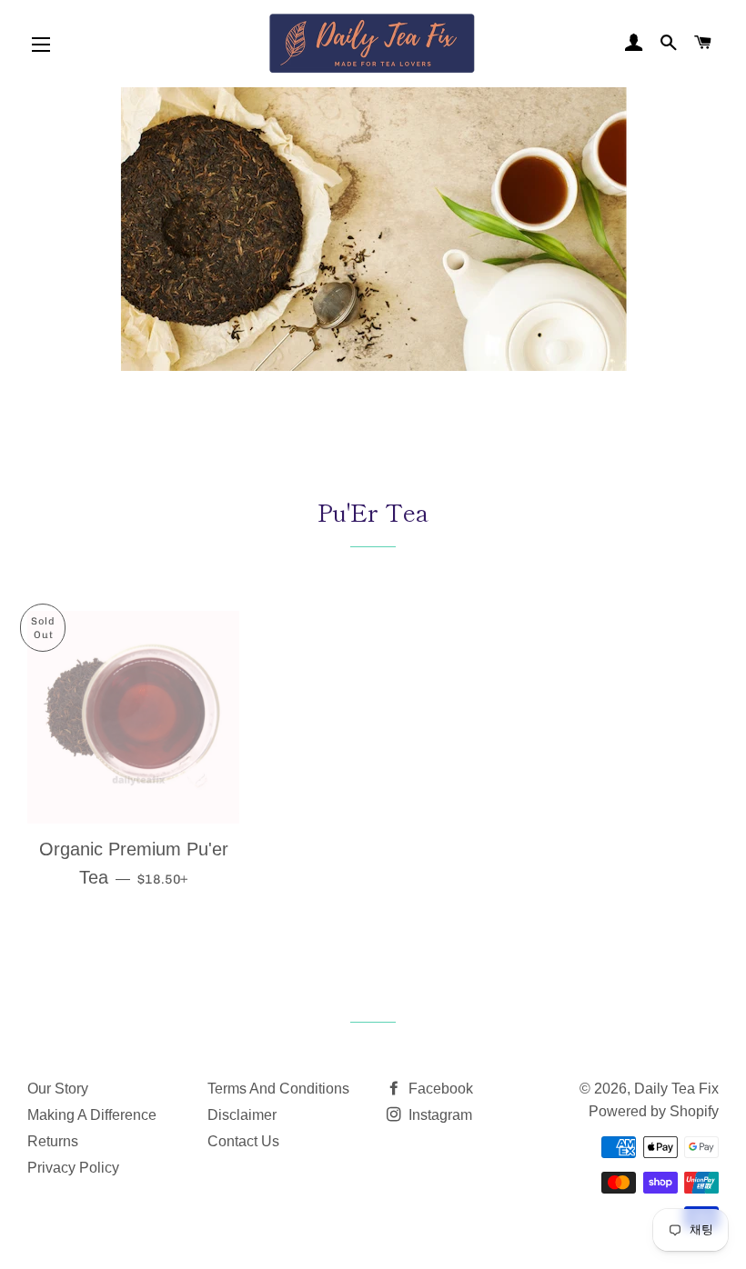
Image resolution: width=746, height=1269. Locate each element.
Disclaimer (242, 1115)
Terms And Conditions (278, 1088)
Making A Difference (91, 1115)
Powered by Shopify (654, 1111)
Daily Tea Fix (676, 1088)
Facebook (439, 1088)
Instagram (438, 1115)
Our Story (57, 1088)
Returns (52, 1141)
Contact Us (243, 1141)
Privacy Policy (73, 1167)
